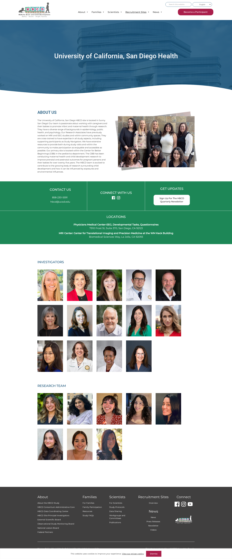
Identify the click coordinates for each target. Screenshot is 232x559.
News (156, 12)
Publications (115, 522)
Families (96, 12)
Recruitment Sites (135, 12)
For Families (88, 503)
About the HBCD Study (48, 503)
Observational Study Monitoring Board (55, 524)
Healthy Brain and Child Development (37, 10)
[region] (116, 553)
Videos (153, 530)
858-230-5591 (60, 197)
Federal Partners (45, 532)
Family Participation (92, 507)
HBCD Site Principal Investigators (53, 515)
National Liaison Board (48, 528)
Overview (153, 503)
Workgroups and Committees (117, 517)
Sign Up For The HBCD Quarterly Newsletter (172, 200)
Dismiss (153, 554)
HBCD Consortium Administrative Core (56, 507)
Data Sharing (115, 511)
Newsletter (153, 525)
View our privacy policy (133, 554)
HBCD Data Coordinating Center (52, 511)
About (81, 12)
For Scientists (115, 503)
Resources (87, 511)
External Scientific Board (49, 519)
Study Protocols (116, 507)
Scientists (113, 12)
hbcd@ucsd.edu (60, 201)
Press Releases (153, 521)
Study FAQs (88, 515)
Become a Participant (196, 12)
